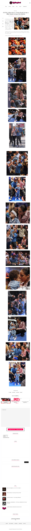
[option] (6, 401)
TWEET (14, 392)
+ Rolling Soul (25, 6)
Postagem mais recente (12, 429)
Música (13, 6)
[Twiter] (2, 2)
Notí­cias (10, 6)
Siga (15, 519)
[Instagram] (1, 2)
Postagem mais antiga (19, 429)
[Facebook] (4, 2)
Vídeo (17, 6)
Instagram (20, 523)
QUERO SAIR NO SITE (6, 437)
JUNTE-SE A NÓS (5, 436)
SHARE (10, 392)
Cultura (20, 6)
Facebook (16, 523)
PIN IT (21, 392)
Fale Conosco (11, 523)
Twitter (24, 523)
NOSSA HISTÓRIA (5, 435)
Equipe (7, 523)
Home (6, 6)
